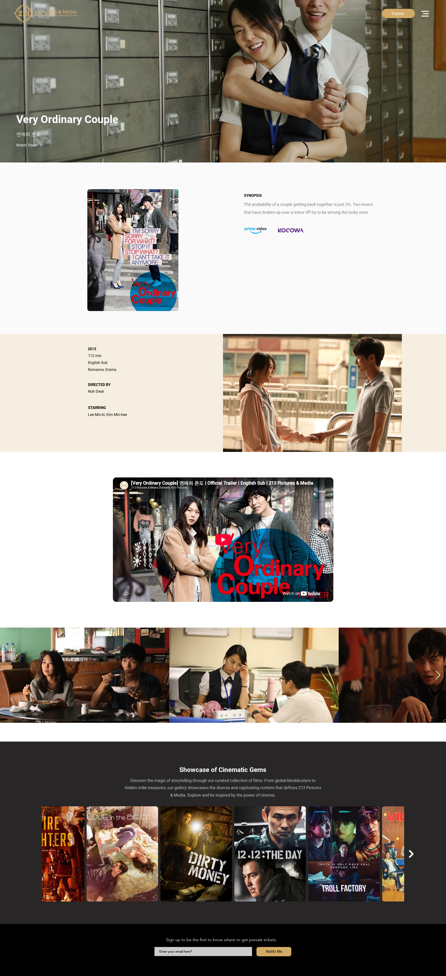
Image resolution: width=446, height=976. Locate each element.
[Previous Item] (35, 854)
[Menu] (425, 13)
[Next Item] (438, 675)
